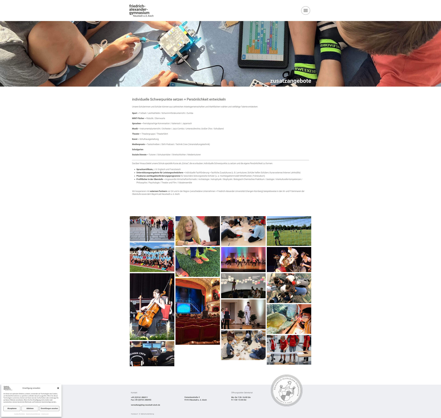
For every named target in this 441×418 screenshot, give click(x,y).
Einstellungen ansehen (49, 408)
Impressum (45, 414)
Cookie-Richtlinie (19, 414)
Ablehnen (30, 408)
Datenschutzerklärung (33, 414)
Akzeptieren (12, 408)
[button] (58, 388)
